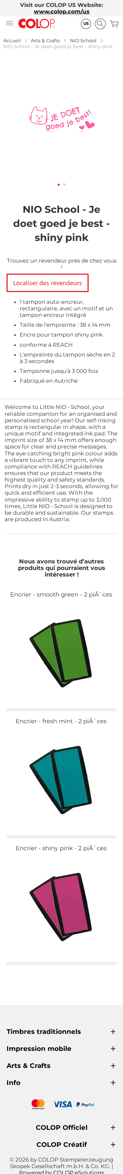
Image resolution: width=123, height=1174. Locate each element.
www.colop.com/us (62, 11)
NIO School (83, 41)
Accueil (12, 41)
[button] (59, 185)
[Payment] (61, 1105)
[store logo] (36, 23)
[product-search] (100, 24)
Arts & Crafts (45, 41)
